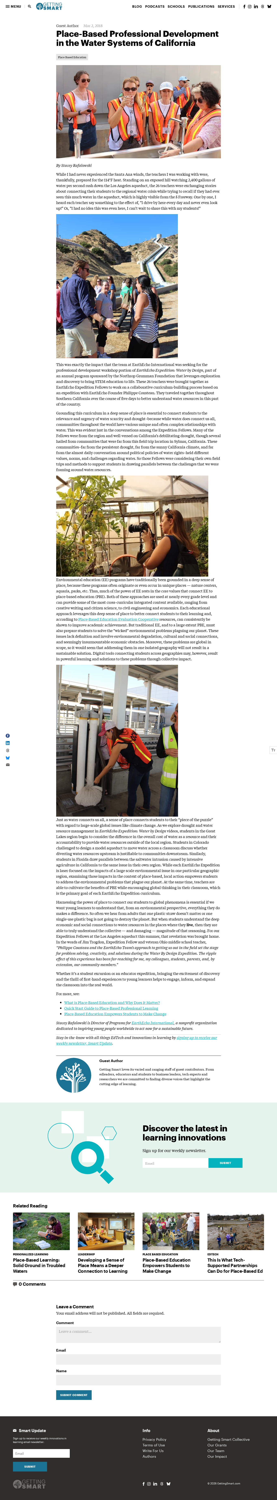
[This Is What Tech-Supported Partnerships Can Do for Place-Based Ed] (235, 1231)
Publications (201, 6)
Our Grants (217, 1445)
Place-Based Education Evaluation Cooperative (118, 619)
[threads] (262, 6)
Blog (137, 6)
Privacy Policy (154, 1439)
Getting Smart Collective (228, 1439)
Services (226, 6)
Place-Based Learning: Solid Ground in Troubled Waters (39, 1265)
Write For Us (153, 1450)
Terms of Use (154, 1445)
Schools (176, 6)
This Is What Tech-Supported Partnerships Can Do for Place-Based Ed (235, 1265)
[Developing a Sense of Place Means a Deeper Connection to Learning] (106, 1231)
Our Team (215, 1450)
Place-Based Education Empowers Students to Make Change (115, 1013)
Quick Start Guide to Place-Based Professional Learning (111, 1008)
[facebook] (244, 6)
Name (61, 1371)
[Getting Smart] (49, 6)
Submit (225, 1163)
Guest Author (67, 25)
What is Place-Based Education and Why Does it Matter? (112, 1002)
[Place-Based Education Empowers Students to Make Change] (171, 1231)
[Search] (29, 6)
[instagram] (249, 6)
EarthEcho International (153, 1022)
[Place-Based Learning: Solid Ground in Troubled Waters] (41, 1231)
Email (61, 1350)
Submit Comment (74, 1395)
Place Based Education (72, 57)
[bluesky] (269, 6)
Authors (149, 1456)
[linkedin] (256, 6)
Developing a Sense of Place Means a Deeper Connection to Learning (103, 1265)
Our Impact (217, 1456)
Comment (65, 1322)
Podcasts (154, 6)
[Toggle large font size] (273, 750)
